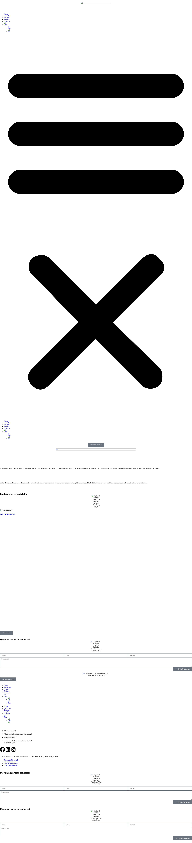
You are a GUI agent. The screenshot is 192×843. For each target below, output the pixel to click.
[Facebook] (2, 749)
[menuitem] (98, 24)
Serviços (6, 17)
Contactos (7, 21)
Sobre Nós (7, 16)
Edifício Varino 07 (7, 514)
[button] (96, 226)
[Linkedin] (7, 749)
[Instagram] (13, 749)
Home (6, 14)
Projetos (6, 19)
